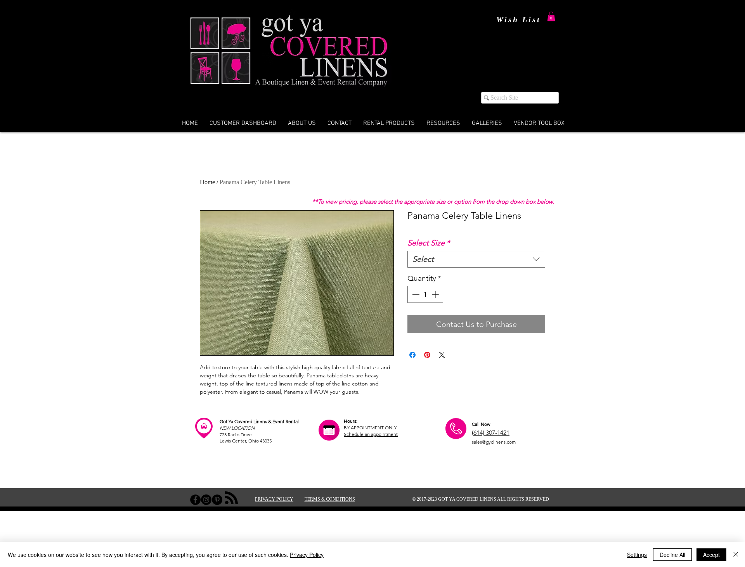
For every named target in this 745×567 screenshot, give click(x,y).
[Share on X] (442, 355)
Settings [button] (637, 554)
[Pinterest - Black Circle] (217, 499)
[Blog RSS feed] (231, 498)
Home (207, 182)
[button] (551, 16)
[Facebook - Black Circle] (195, 499)
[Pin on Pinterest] (427, 355)
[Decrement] (415, 294)
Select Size (428, 242)
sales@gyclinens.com (494, 442)
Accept (711, 554)
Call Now (481, 424)
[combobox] (476, 259)
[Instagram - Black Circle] (206, 499)
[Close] (735, 554)
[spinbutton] (425, 294)
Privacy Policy (307, 554)
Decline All (672, 554)
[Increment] (436, 294)
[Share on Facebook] (412, 355)
